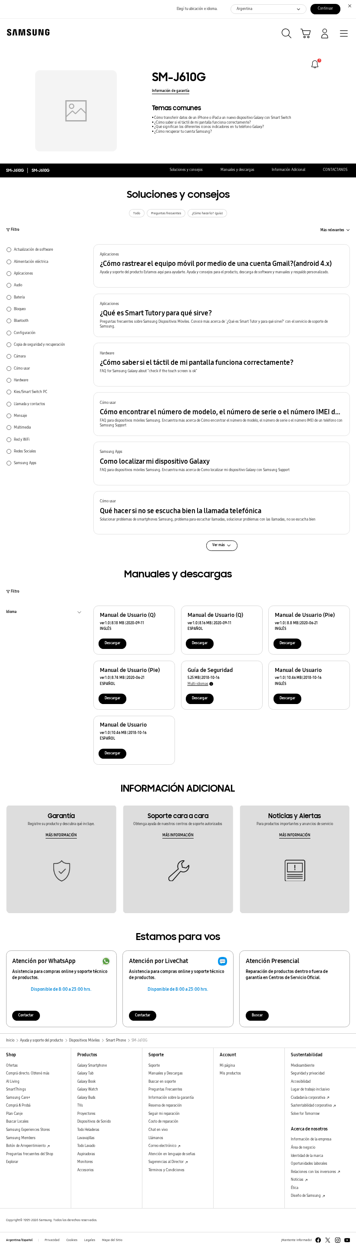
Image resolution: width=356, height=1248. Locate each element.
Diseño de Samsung (306, 1196)
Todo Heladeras (88, 1130)
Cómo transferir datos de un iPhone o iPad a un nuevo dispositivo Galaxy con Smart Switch (222, 118)
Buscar (257, 1015)
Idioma (11, 613)
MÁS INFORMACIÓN (61, 835)
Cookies (71, 1240)
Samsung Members (21, 1138)
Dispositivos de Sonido (94, 1122)
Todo (136, 213)
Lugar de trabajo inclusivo (310, 1089)
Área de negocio (303, 1148)
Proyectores (86, 1114)
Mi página (227, 1066)
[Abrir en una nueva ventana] (318, 1240)
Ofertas (12, 1066)
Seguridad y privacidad (307, 1073)
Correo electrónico (162, 1146)
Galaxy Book (86, 1082)
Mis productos (230, 1073)
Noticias (297, 1180)
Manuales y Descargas (165, 1073)
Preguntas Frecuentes (165, 1089)
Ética (294, 1188)
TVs (80, 1105)
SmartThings (16, 1089)
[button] (221, 266)
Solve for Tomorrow (305, 1114)
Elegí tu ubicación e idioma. (197, 9)
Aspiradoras (86, 1154)
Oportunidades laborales (309, 1164)
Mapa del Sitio (112, 1240)
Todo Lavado (86, 1146)
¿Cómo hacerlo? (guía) (207, 213)
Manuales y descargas (237, 170)
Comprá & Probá (18, 1105)
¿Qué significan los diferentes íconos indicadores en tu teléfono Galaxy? (209, 127)
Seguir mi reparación (164, 1114)
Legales (89, 1240)
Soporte (154, 1066)
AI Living (13, 1082)
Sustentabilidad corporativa (312, 1105)
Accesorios (85, 1170)
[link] (315, 64)
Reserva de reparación (165, 1105)
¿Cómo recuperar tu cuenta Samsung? (183, 132)
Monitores (85, 1162)
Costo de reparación (163, 1122)
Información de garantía (170, 91)
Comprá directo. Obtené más (27, 1073)
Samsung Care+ (18, 1098)
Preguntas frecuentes (166, 213)
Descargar (112, 643)
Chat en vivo (158, 1130)
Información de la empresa (311, 1139)
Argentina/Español (19, 1240)
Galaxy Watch (87, 1089)
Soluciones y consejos (186, 170)
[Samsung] (26, 32)
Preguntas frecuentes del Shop (29, 1154)
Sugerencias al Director (166, 1162)
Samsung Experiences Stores (28, 1130)
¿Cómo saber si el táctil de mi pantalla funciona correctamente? (202, 122)
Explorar (12, 1162)
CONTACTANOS (335, 170)
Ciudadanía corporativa (308, 1098)
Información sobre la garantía (171, 1098)
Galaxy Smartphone (92, 1066)
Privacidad (52, 1240)
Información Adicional (288, 170)
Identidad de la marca (307, 1156)
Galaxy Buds (86, 1098)
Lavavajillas (86, 1138)
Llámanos (155, 1138)
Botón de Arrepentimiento (26, 1146)
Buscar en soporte (162, 1082)
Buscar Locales (17, 1122)
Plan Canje (14, 1114)
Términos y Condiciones (166, 1170)
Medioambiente (302, 1066)
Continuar (325, 8)
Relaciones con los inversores (314, 1172)
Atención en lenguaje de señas (171, 1154)
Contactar (25, 1015)
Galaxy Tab (85, 1073)
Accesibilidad (300, 1082)
